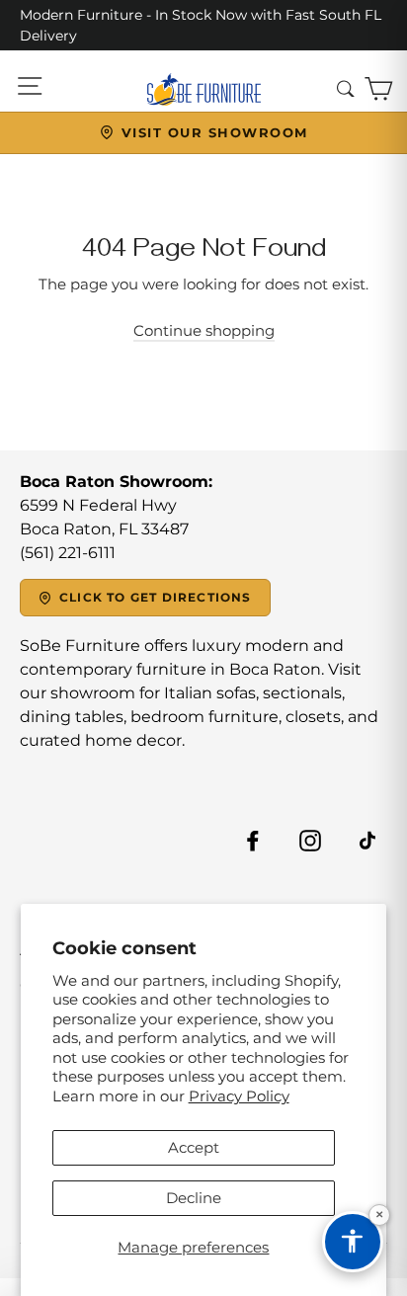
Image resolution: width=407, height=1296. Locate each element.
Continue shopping (204, 330)
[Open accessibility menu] (352, 1241)
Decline (193, 1197)
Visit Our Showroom (215, 132)
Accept (193, 1147)
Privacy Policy (239, 1096)
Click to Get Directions (155, 597)
